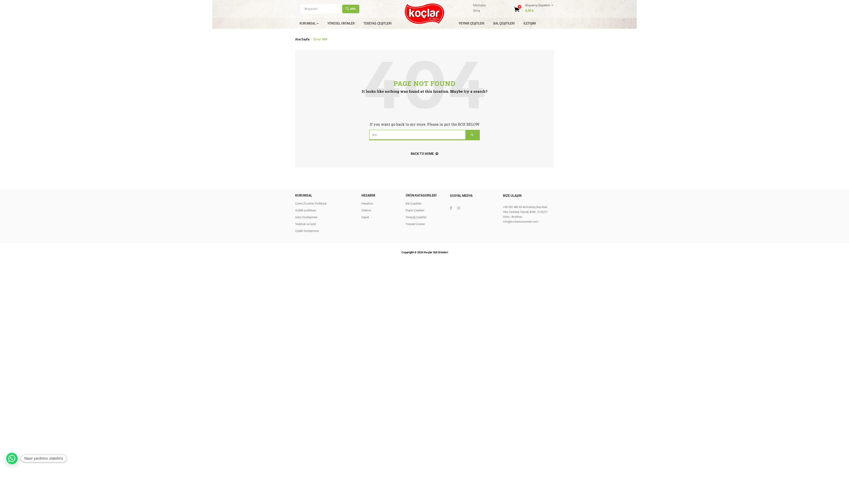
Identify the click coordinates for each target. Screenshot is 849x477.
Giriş (476, 10)
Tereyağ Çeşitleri (377, 23)
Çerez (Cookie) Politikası (311, 203)
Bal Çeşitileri (504, 23)
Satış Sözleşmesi (306, 217)
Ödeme (366, 210)
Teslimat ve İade (305, 224)
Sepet (365, 217)
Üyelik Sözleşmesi (307, 231)
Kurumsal (308, 23)
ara (353, 8)
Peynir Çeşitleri (471, 23)
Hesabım (367, 203)
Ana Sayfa (302, 39)
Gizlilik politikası (305, 210)
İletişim (530, 23)
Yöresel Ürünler (341, 23)
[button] (538, 8)
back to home (422, 153)
